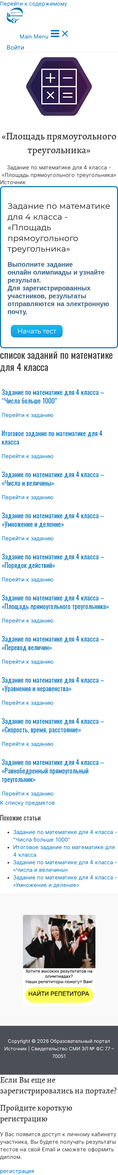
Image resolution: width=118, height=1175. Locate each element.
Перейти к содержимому (33, 3)
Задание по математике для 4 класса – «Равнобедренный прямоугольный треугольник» (53, 770)
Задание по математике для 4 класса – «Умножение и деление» (53, 519)
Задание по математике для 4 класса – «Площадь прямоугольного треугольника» (55, 602)
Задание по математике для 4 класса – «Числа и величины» (53, 478)
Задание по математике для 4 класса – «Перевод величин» (53, 643)
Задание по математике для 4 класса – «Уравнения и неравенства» (53, 684)
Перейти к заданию (27, 415)
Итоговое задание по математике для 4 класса (52, 437)
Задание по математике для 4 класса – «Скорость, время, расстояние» (53, 725)
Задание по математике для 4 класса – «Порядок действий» (53, 560)
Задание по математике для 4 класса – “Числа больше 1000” (53, 396)
